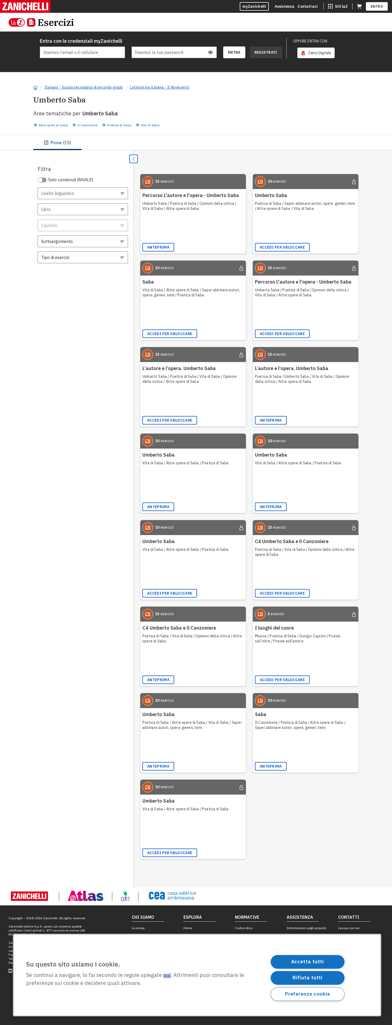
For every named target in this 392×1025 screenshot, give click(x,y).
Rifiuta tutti (308, 978)
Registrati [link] (265, 52)
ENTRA (377, 6)
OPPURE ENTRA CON (310, 41)
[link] (316, 53)
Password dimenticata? (198, 41)
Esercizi (56, 22)
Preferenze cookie (307, 994)
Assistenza (285, 6)
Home (187, 928)
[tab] (57, 142)
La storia (138, 928)
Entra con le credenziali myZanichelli (81, 41)
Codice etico (244, 928)
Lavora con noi (348, 928)
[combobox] (83, 193)
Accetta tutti (307, 962)
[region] (197, 975)
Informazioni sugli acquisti (306, 928)
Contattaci (308, 6)
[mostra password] (210, 52)
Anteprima (158, 247)
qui (167, 975)
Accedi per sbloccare (282, 247)
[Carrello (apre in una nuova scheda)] (359, 6)
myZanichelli (254, 6)
